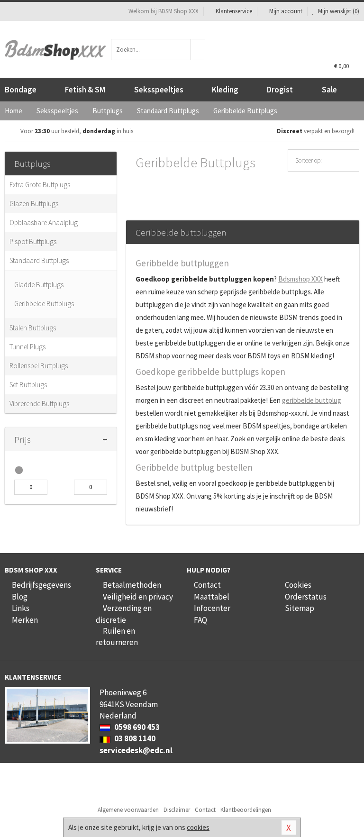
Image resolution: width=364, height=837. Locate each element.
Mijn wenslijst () (338, 11)
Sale (329, 89)
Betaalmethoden (132, 585)
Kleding (225, 89)
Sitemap (299, 608)
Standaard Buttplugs (39, 260)
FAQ (200, 620)
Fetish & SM (85, 89)
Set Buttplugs (28, 384)
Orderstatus (306, 596)
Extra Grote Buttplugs (39, 184)
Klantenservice (234, 11)
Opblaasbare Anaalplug (43, 222)
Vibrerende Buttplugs (39, 403)
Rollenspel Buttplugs (38, 365)
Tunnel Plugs (27, 346)
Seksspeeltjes (158, 89)
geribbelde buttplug (311, 400)
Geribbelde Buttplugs (44, 303)
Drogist (280, 89)
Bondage (20, 89)
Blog (19, 596)
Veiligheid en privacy (138, 596)
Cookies (298, 585)
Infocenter (212, 608)
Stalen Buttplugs (32, 327)
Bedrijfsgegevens (41, 585)
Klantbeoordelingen (245, 810)
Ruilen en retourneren (117, 636)
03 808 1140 (134, 738)
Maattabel (211, 596)
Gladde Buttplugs (39, 284)
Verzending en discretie (124, 614)
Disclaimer (177, 810)
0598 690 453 (136, 727)
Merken (25, 620)
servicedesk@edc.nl (136, 750)
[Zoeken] (198, 49)
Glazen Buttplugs (33, 203)
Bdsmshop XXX (300, 278)
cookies (198, 827)
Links (20, 608)
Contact (207, 585)
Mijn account (285, 11)
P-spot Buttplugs (32, 241)
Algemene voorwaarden (128, 810)
